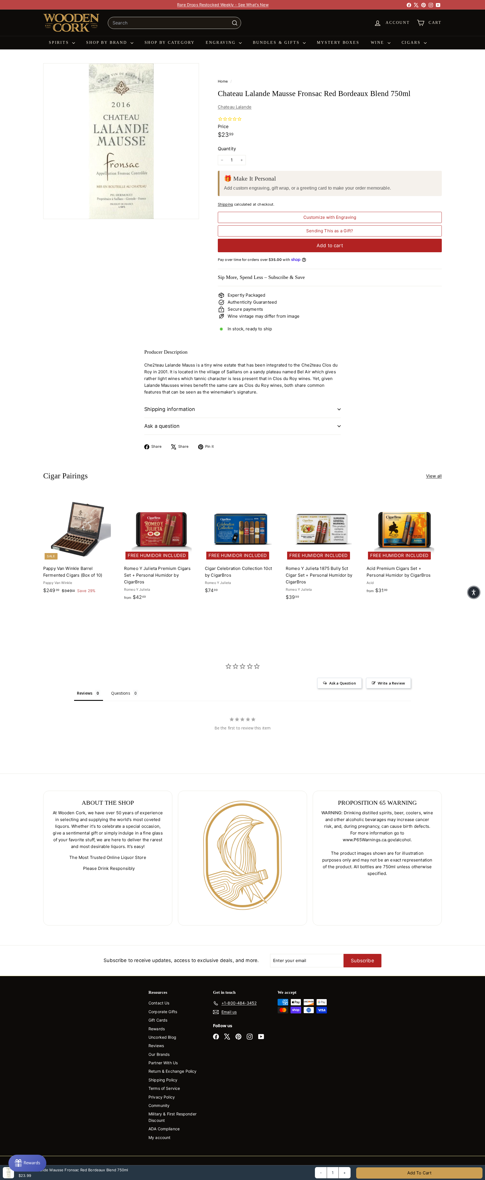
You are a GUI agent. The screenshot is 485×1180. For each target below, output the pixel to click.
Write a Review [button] (391, 683)
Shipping (225, 204)
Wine (378, 42)
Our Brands (159, 1054)
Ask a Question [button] (342, 683)
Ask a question (162, 426)
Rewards (156, 1028)
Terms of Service (164, 1088)
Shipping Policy (162, 1079)
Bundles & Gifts (277, 42)
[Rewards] (27, 1163)
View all (434, 476)
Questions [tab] (120, 693)
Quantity (227, 148)
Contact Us (159, 1003)
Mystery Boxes (338, 42)
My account (159, 1137)
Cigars (412, 42)
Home (223, 81)
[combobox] (174, 23)
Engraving (221, 42)
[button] (474, 592)
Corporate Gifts (162, 1011)
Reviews (156, 1045)
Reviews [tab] (84, 693)
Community (159, 1105)
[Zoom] (121, 141)
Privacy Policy (161, 1097)
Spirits (60, 42)
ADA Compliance (164, 1128)
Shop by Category (170, 42)
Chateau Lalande (234, 107)
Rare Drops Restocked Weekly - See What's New (223, 4)
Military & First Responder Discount (172, 1116)
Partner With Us (163, 1062)
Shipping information (169, 409)
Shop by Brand (107, 42)
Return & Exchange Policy (172, 1071)
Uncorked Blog (162, 1037)
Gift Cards (158, 1020)
